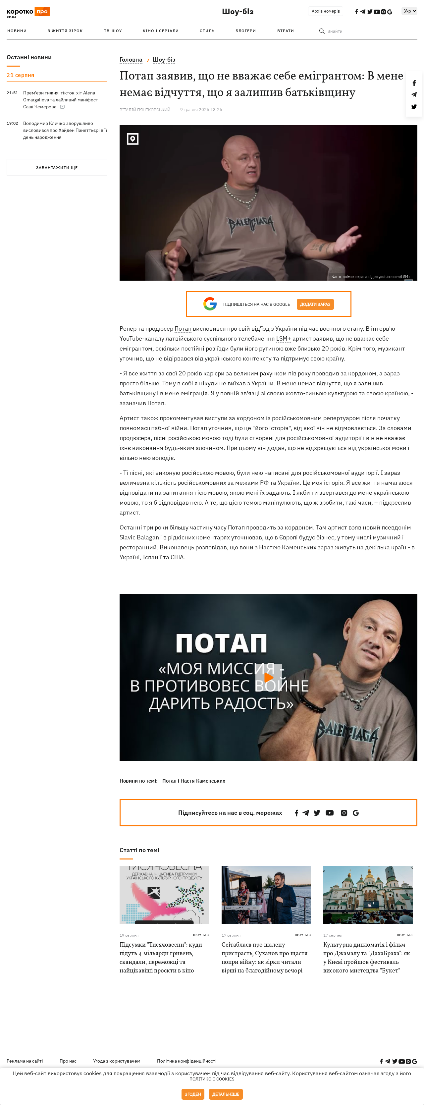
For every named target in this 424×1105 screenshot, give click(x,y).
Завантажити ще (57, 167)
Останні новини (29, 57)
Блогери (246, 30)
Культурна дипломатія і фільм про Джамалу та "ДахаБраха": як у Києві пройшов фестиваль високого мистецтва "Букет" (366, 958)
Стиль (207, 30)
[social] (296, 812)
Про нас (68, 1061)
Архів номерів (326, 11)
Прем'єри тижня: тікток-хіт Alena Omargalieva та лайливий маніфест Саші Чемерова (60, 100)
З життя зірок (65, 30)
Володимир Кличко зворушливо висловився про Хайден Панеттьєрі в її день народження (65, 130)
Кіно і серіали (161, 30)
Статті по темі (139, 850)
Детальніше (225, 1094)
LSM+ (283, 338)
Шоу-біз (238, 11)
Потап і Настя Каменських (193, 781)
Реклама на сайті (25, 1061)
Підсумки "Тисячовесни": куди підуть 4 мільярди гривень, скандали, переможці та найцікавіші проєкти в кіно (161, 958)
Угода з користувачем (116, 1061)
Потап (183, 328)
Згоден (193, 1094)
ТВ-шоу (113, 30)
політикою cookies (212, 1079)
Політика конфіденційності (187, 1061)
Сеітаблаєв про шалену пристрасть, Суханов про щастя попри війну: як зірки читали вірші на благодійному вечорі (264, 958)
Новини (17, 30)
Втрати (285, 30)
